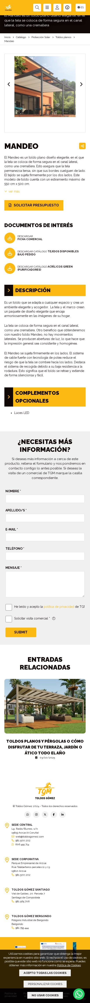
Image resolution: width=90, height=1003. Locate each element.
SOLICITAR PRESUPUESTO (36, 205)
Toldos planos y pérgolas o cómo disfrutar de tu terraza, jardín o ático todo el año (45, 747)
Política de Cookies (69, 965)
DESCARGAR (30, 238)
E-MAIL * (11, 529)
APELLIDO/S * (16, 510)
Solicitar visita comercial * (32, 618)
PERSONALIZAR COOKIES (45, 984)
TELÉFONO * (14, 548)
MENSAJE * (13, 567)
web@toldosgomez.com (30, 836)
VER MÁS (14, 191)
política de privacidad (59, 606)
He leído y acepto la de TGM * (51, 606)
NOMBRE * (13, 491)
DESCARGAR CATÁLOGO (48, 253)
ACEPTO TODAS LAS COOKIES (45, 973)
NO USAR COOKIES (45, 995)
